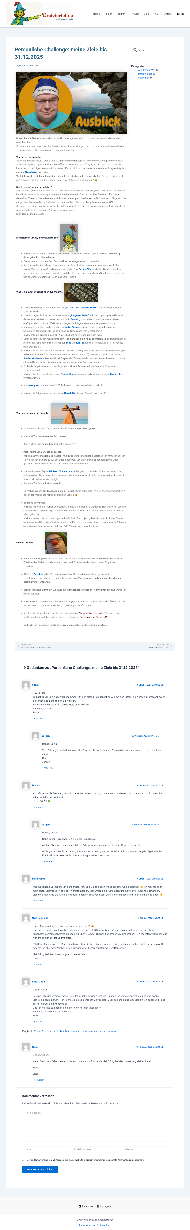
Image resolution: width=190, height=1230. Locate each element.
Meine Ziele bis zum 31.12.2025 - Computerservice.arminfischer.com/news (75, 1031)
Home (96, 13)
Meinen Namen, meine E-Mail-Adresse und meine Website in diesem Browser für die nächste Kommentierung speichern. (85, 1160)
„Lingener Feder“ (79, 315)
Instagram (33, 385)
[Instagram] (182, 14)
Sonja (35, 684)
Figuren (121, 13)
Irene (68, 342)
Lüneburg (75, 319)
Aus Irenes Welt (146, 69)
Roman (108, 13)
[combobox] (153, 50)
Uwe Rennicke (40, 918)
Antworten (39, 718)
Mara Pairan (39, 878)
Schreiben (143, 77)
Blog (146, 13)
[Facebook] (178, 14)
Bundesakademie (32, 358)
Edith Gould (39, 981)
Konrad (80, 342)
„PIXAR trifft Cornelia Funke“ (81, 307)
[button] (126, 14)
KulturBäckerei (73, 327)
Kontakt (167, 13)
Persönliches (145, 73)
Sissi (35, 1047)
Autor (136, 13)
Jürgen (46, 735)
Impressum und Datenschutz (95, 1225)
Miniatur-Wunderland (60, 471)
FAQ (156, 13)
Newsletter (31, 172)
